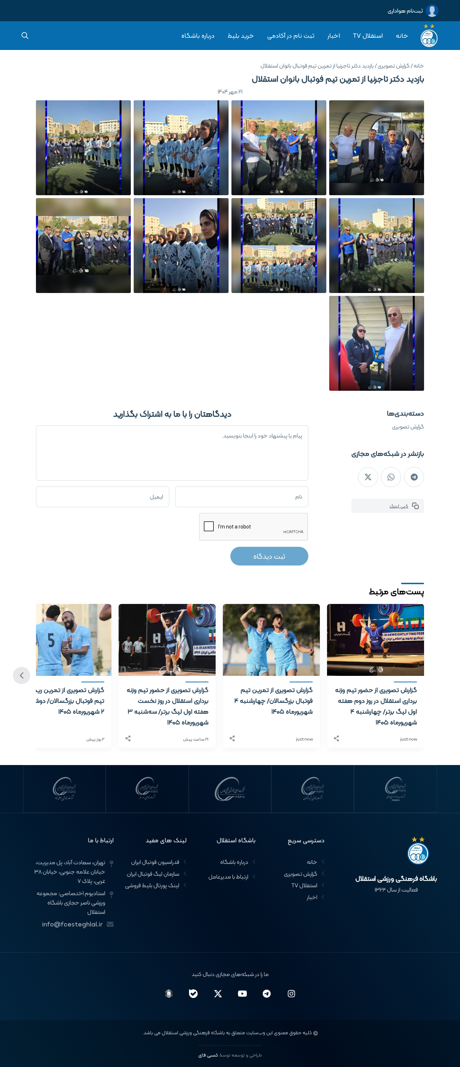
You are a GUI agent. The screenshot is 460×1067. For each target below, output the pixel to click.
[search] (25, 35)
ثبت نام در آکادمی (290, 35)
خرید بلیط (240, 35)
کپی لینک (399, 506)
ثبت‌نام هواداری (405, 10)
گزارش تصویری (408, 426)
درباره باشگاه (198, 35)
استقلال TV (368, 35)
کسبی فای (208, 1055)
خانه (402, 35)
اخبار (333, 35)
